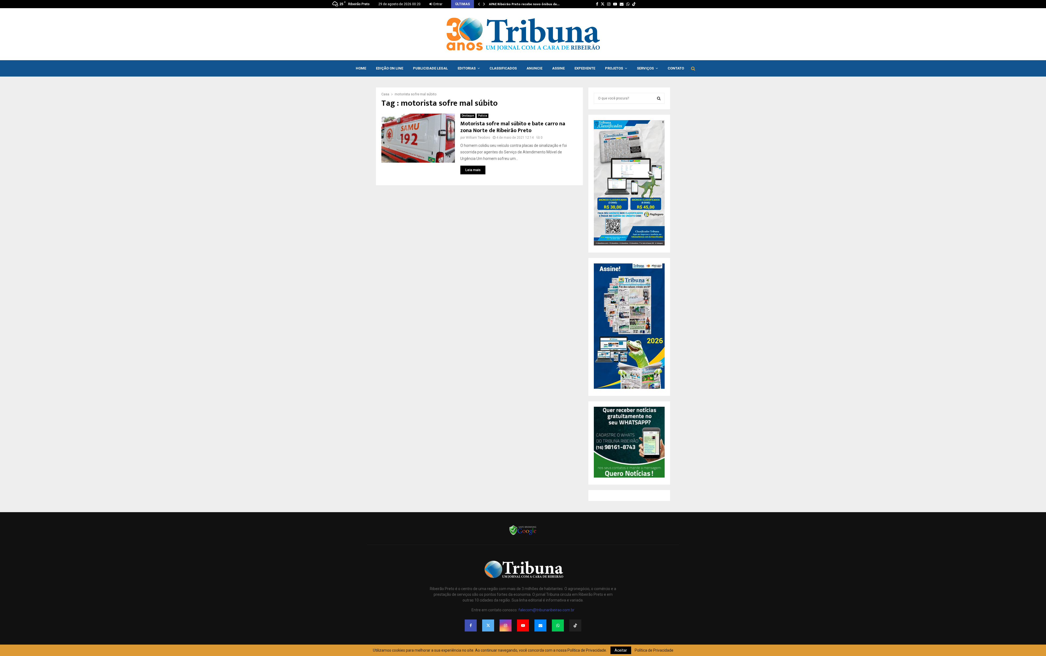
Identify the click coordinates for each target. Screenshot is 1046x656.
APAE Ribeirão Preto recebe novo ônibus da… (524, 4)
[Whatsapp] (558, 625)
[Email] (540, 625)
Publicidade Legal (430, 68)
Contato (676, 68)
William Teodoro (478, 137)
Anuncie (534, 68)
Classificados (503, 68)
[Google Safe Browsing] (523, 534)
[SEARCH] (659, 98)
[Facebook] (471, 625)
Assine (558, 68)
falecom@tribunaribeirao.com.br (546, 610)
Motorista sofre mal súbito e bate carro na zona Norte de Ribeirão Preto (512, 127)
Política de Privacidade (654, 650)
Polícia (482, 115)
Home (361, 68)
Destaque (468, 115)
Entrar (437, 4)
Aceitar (621, 650)
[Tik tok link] (633, 4)
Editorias (467, 68)
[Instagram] (506, 625)
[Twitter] (488, 625)
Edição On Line (389, 68)
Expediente (584, 68)
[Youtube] (523, 625)
